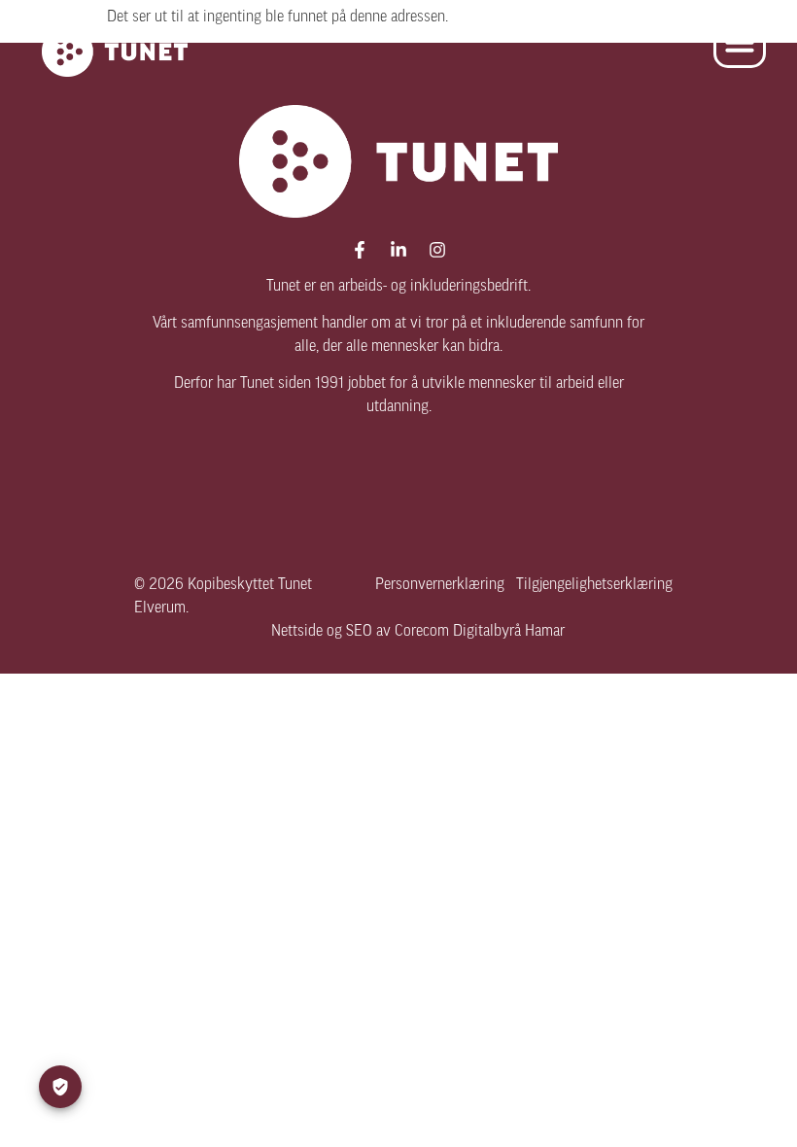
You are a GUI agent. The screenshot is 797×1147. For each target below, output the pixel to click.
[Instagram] (437, 250)
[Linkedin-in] (398, 250)
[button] (739, 42)
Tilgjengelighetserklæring (594, 585)
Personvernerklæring (439, 585)
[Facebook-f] (359, 250)
